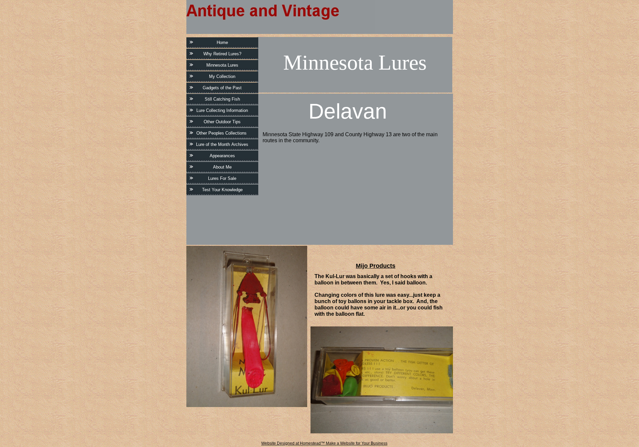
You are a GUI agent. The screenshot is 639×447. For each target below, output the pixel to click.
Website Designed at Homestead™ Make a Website (308, 443)
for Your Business (371, 443)
